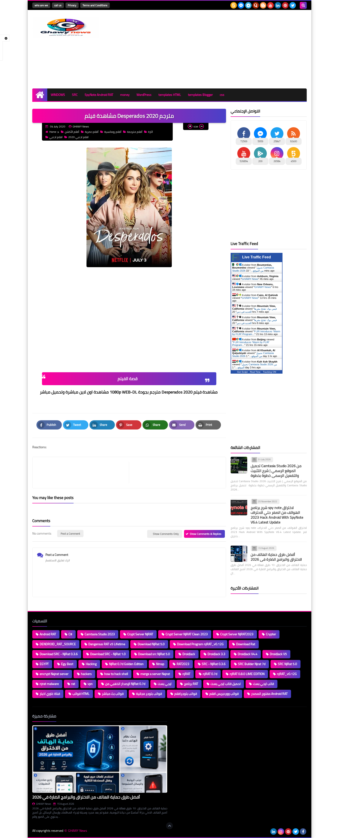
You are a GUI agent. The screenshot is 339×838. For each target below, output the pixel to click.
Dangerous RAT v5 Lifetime (106, 644)
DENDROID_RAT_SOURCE (58, 644)
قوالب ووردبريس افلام (224, 694)
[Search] (303, 5)
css (222, 95)
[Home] (39, 94)
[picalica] (266, 831)
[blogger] (263, 5)
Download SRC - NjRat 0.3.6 (59, 654)
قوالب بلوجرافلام (185, 694)
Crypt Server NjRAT (140, 634)
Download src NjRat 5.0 (154, 654)
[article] (175, 473)
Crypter (271, 634)
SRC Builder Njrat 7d (251, 664)
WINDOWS (58, 95)
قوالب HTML (80, 694)
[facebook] (303, 831)
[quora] (256, 5)
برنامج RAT (191, 684)
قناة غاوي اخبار (50, 694)
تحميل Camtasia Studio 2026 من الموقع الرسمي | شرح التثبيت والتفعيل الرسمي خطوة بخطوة (276, 470)
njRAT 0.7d (210, 674)
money (125, 95)
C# (70, 634)
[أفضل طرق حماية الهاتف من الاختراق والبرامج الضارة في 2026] (239, 553)
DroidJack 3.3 (216, 654)
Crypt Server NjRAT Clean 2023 (187, 634)
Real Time (255, 372)
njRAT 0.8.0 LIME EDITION (247, 674)
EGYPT (44, 664)
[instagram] (281, 831)
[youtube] (270, 5)
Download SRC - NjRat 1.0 (108, 654)
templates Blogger (200, 95)
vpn (90, 684)
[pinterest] (285, 5)
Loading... (178, 716)
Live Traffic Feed (256, 257)
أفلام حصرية (91, 131)
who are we (41, 5)
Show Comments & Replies (205, 533)
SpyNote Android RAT (99, 95)
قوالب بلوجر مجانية (149, 694)
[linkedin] (278, 5)
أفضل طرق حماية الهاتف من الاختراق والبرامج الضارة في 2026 (276, 557)
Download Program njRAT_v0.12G (200, 644)
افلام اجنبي (55, 137)
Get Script (242, 372)
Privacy (72, 5)
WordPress (144, 95)
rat (73, 684)
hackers (86, 674)
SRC (75, 95)
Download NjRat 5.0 (151, 644)
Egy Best (67, 664)
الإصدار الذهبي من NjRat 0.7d (125, 684)
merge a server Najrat (155, 674)
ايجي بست (165, 684)
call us (58, 5)
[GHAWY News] (65, 27)
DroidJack (188, 654)
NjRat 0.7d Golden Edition (126, 664)
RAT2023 (183, 664)
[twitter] (292, 5)
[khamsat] (233, 5)
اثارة (150, 131)
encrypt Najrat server (54, 674)
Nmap (160, 664)
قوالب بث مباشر (113, 694)
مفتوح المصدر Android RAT (269, 694)
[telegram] (248, 5)
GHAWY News (250, 279)
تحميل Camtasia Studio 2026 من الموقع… (253, 269)
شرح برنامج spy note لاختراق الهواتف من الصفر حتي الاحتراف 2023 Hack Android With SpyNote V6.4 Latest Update (277, 515)
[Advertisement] (223, 49)
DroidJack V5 (278, 654)
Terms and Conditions (95, 5)
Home (52, 131)
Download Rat (245, 644)
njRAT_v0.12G (287, 674)
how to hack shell (116, 674)
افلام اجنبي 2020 (78, 137)
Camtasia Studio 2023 (100, 634)
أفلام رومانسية (112, 131)
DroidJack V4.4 (247, 654)
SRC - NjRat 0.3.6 (214, 664)
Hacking (91, 664)
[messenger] (241, 5)
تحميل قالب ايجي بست (226, 684)
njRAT (186, 674)
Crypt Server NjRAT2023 (236, 634)
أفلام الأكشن (72, 131)
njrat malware (49, 684)
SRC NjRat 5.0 (287, 664)
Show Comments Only (166, 533)
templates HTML (169, 95)
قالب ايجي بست (263, 684)
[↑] (169, 825)
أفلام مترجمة (134, 131)
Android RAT (48, 634)
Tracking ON (269, 372)
